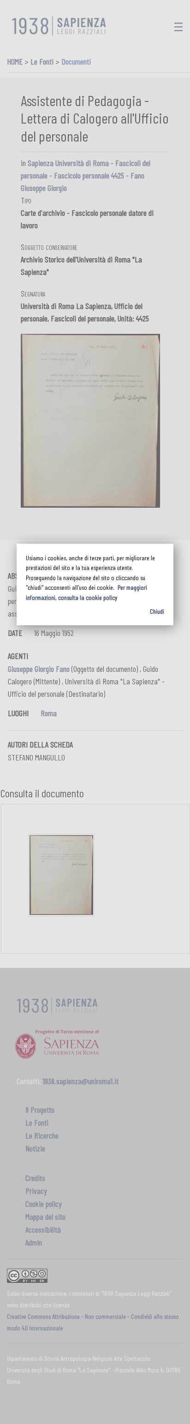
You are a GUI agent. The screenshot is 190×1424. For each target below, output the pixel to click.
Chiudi (157, 611)
